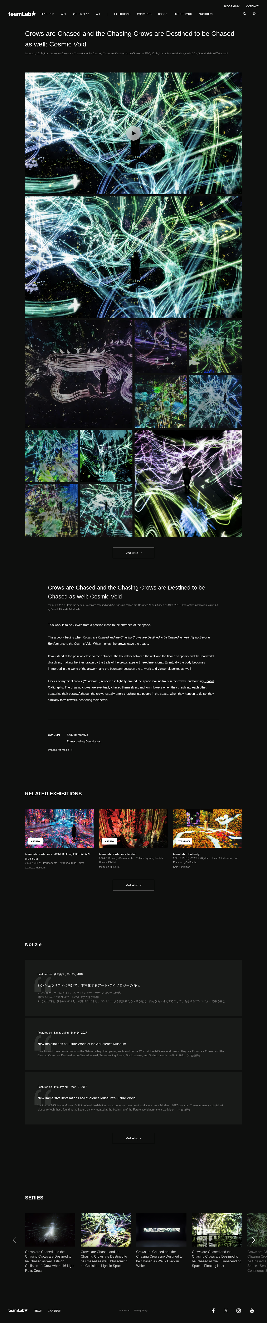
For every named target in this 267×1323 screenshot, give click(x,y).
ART (63, 14)
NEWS (38, 1310)
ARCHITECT (206, 14)
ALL (98, 14)
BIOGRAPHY (231, 6)
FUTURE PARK (183, 14)
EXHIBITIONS (122, 14)
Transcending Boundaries (84, 741)
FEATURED (47, 14)
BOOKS (162, 14)
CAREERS (54, 1310)
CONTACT (252, 6)
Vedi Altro (132, 553)
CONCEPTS (144, 14)
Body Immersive (77, 734)
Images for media (58, 749)
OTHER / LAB (81, 14)
